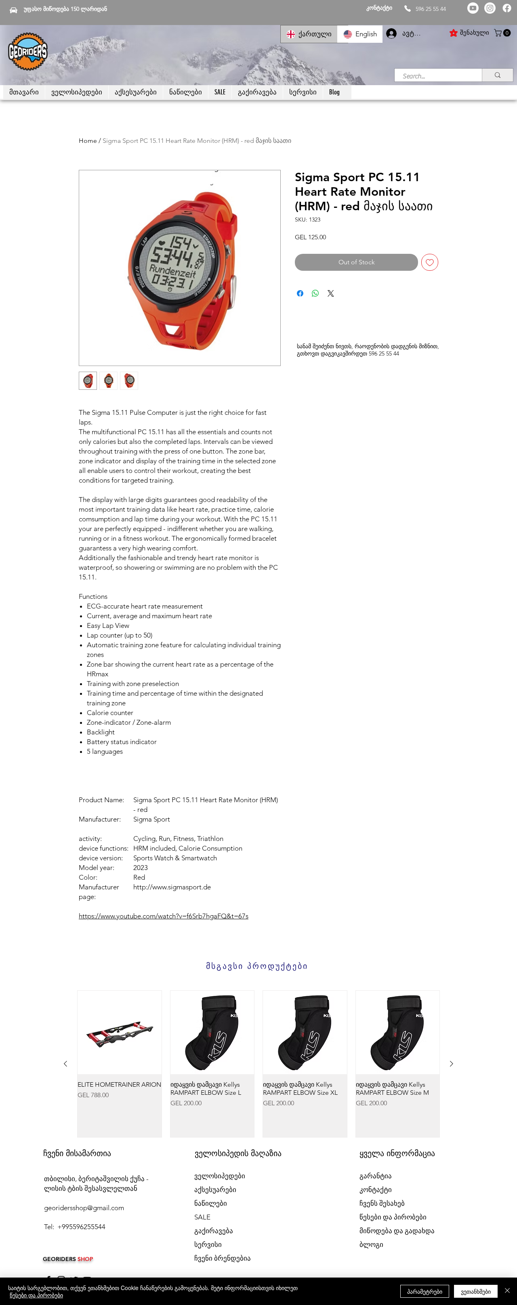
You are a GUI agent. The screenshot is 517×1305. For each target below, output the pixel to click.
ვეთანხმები (476, 1291)
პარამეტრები (424, 1291)
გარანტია (375, 1176)
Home (88, 140)
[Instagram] (490, 8)
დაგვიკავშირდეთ (344, 353)
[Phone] (407, 8)
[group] (258, 1064)
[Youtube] (473, 8)
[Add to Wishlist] (429, 262)
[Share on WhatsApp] (315, 293)
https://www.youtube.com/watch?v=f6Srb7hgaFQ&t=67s (163, 916)
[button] (503, 33)
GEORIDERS (60, 1259)
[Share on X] (331, 293)
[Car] (13, 10)
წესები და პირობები (36, 1295)
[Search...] (497, 75)
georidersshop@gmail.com (84, 1208)
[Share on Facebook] (300, 293)
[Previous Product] (65, 1064)
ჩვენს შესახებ (382, 1203)
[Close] (507, 1291)
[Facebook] (507, 8)
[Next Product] (451, 1064)
